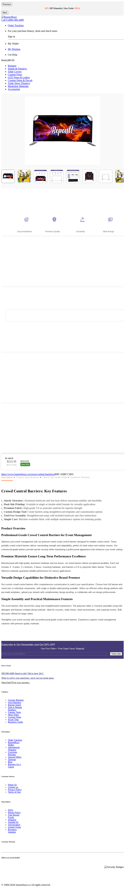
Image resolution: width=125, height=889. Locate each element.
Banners (12, 65)
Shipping (12, 820)
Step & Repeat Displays (15, 708)
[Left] (5, 176)
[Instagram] (10, 864)
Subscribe (116, 654)
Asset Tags (13, 719)
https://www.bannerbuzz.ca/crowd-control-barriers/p (28, 474)
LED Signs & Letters (19, 77)
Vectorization (14, 825)
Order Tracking (16, 25)
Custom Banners (16, 700)
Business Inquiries (12, 830)
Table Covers (14, 71)
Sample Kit (13, 822)
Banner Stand (14, 705)
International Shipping (14, 748)
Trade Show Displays (19, 83)
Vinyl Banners (14, 702)
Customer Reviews (12, 753)
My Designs (14, 49)
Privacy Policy (15, 789)
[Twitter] (4, 864)
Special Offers (14, 757)
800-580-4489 (12, 20)
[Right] (120, 176)
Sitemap (12, 759)
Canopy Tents (14, 712)
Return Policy (14, 812)
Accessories (14, 89)
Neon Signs (13, 715)
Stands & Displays (17, 68)
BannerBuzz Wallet (14, 743)
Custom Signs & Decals (20, 80)
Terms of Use (14, 792)
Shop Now (73, 13)
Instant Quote (14, 827)
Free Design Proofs (13, 816)
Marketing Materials (18, 86)
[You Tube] (6, 864)
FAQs (10, 810)
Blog (10, 762)
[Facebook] (2, 864)
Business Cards (15, 722)
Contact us (13, 787)
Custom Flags (15, 74)
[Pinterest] (8, 864)
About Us (12, 785)
